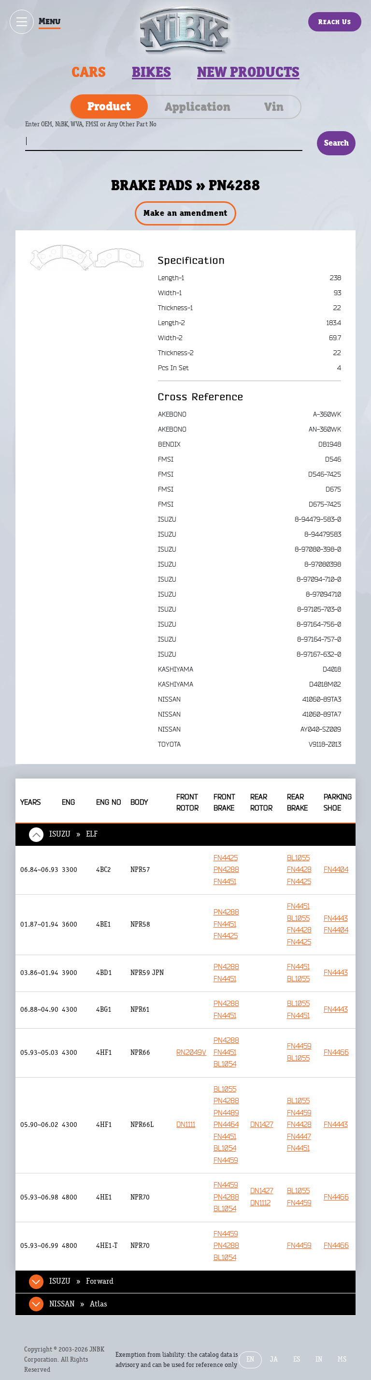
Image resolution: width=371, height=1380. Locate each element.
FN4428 (299, 869)
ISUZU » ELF (73, 834)
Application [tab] (197, 106)
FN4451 (225, 881)
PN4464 (226, 1124)
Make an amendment (185, 213)
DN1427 (261, 1124)
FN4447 (299, 1136)
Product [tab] (109, 106)
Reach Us (334, 21)
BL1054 (225, 1064)
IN (318, 1359)
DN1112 (260, 1203)
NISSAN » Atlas (78, 1304)
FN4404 (336, 869)
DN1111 (185, 1124)
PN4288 (226, 869)
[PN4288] (86, 257)
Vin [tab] (274, 106)
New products (248, 72)
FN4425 (226, 858)
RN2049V (191, 1052)
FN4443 (336, 918)
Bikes (151, 72)
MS (342, 1359)
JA (274, 1359)
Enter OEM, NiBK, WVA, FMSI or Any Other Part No (100, 129)
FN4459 (299, 1046)
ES (296, 1359)
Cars (88, 72)
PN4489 (226, 1113)
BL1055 (298, 858)
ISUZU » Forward (81, 1281)
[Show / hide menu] (22, 22)
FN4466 (336, 1052)
